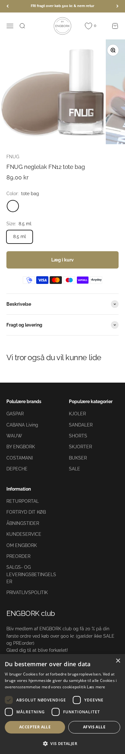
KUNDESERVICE (23, 534)
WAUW (14, 435)
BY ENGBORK (20, 446)
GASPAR (15, 413)
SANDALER (81, 424)
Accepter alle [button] (35, 727)
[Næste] (117, 6)
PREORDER (18, 556)
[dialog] (62, 704)
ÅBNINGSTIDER (22, 523)
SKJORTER (80, 446)
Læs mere (96, 687)
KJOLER (77, 413)
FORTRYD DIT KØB (26, 512)
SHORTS (78, 435)
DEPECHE (17, 468)
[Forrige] (7, 6)
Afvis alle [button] (94, 727)
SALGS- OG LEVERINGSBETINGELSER (31, 574)
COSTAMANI (19, 457)
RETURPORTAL (22, 501)
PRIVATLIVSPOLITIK (27, 592)
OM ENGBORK (21, 545)
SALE (74, 468)
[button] (62, 743)
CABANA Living (22, 424)
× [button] (117, 661)
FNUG (12, 156)
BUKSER (78, 457)
